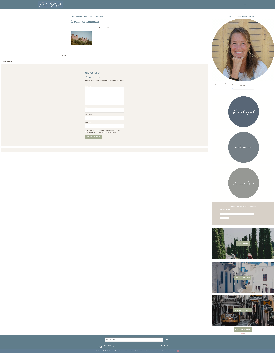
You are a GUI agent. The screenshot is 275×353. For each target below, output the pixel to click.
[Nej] (273, 351)
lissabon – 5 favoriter (243, 310)
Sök (167, 339)
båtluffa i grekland (243, 278)
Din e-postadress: (225, 209)
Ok (178, 350)
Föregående (8, 61)
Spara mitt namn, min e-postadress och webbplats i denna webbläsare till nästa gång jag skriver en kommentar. (103, 131)
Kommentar (88, 86)
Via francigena (243, 243)
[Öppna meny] (245, 4)
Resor (85, 17)
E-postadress (89, 114)
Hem (72, 17)
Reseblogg (78, 17)
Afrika (91, 17)
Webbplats (88, 122)
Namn (87, 107)
